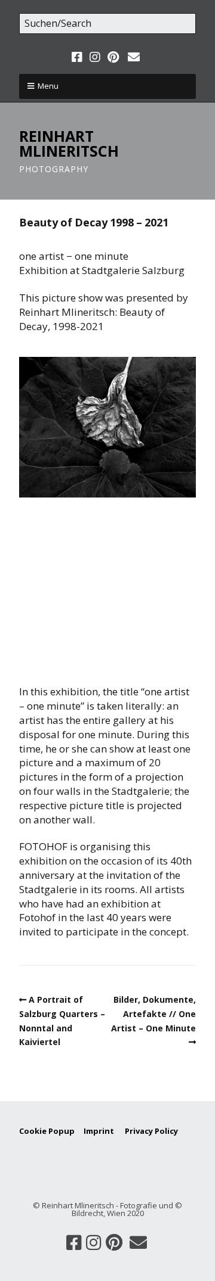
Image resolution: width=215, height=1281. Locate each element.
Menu (48, 85)
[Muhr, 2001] (107, 427)
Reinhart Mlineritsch (69, 143)
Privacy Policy (151, 1130)
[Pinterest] (113, 57)
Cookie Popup (47, 1130)
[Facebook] (78, 57)
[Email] (133, 57)
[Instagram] (95, 57)
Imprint (104, 1130)
